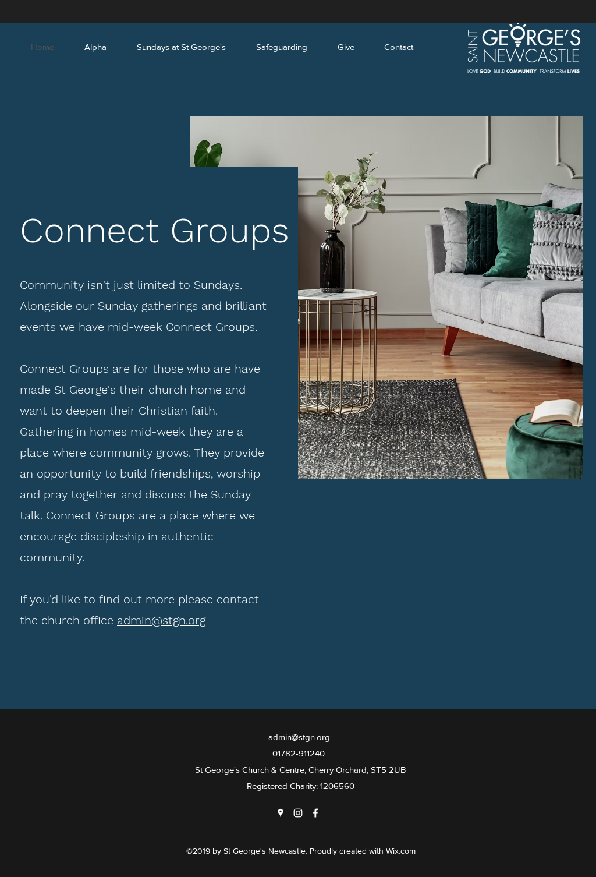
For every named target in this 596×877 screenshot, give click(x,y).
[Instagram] (298, 813)
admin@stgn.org (161, 620)
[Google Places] (280, 813)
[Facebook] (315, 813)
